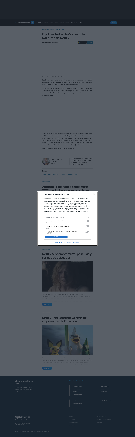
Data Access (67, 242)
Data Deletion (58, 242)
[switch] (87, 221)
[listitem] (67, 217)
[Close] (94, 194)
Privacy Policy (76, 242)
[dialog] (67, 218)
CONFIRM (56, 237)
